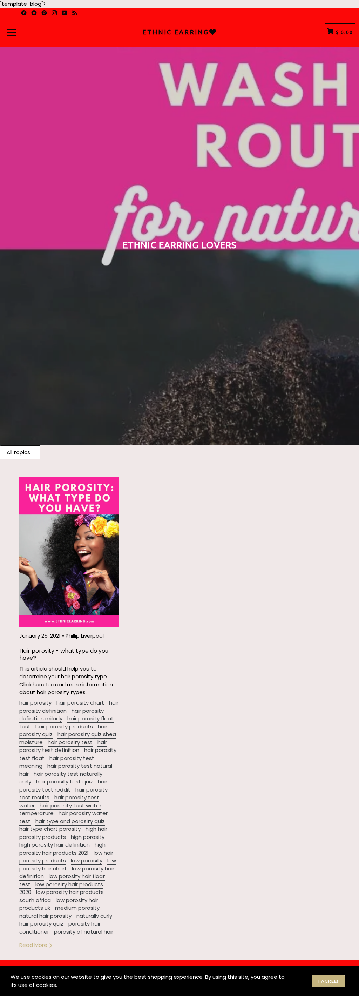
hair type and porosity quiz (70, 821)
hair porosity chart (80, 702)
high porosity (87, 837)
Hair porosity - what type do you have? (63, 654)
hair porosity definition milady (61, 714)
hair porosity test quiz (64, 781)
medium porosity (77, 907)
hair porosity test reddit (63, 785)
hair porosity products (64, 726)
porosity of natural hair (83, 931)
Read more (34, 945)
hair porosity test (70, 742)
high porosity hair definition (54, 844)
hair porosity (35, 702)
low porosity (86, 860)
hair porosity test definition (63, 746)
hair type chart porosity (50, 829)
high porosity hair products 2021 (62, 848)
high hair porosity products (63, 833)
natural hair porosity (45, 916)
